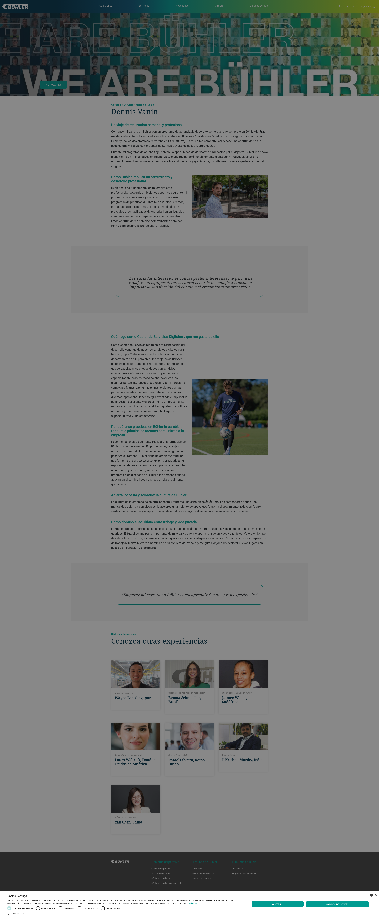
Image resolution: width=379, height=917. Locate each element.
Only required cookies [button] (337, 904)
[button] (125, 913)
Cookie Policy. (193, 903)
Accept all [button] (277, 904)
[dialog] (189, 904)
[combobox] (371, 895)
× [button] (376, 895)
